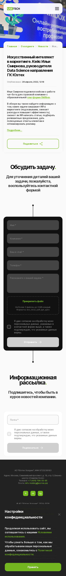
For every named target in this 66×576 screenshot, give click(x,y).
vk (33, 493)
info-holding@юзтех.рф (36, 483)
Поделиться (30, 143)
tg (40, 493)
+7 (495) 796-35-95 (37, 480)
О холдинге (27, 46)
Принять (33, 567)
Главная (12, 46)
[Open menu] (57, 8)
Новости (43, 46)
